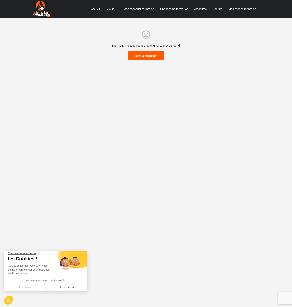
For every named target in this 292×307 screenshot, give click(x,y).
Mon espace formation (242, 9)
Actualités (200, 9)
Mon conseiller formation (139, 9)
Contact (217, 9)
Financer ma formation (174, 9)
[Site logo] (42, 9)
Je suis (110, 9)
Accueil (95, 9)
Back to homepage (146, 55)
